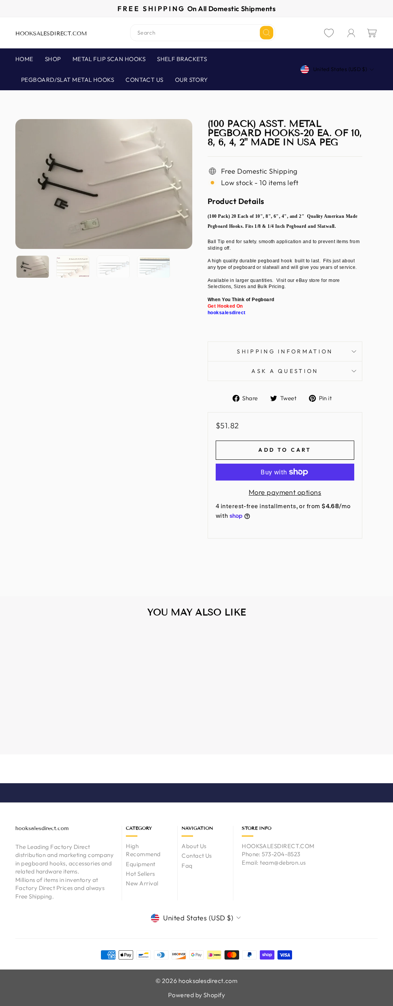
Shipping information (285, 351)
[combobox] (202, 32)
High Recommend (143, 850)
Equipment (140, 864)
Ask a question (284, 371)
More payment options (285, 492)
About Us (194, 846)
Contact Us (197, 855)
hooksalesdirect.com (51, 33)
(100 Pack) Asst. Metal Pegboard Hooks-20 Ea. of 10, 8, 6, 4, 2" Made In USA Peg (57, 716)
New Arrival (142, 883)
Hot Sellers (140, 873)
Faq (187, 865)
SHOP (53, 59)
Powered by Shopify (196, 995)
